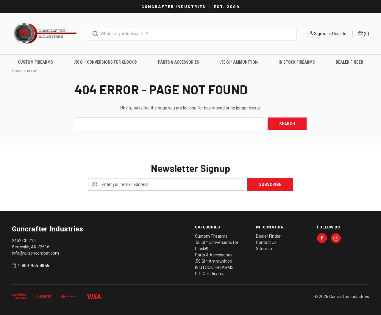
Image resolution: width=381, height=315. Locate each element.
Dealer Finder (349, 62)
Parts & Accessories (178, 62)
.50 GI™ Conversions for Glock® (105, 62)
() (366, 33)
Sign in (320, 33)
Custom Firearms (35, 62)
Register (340, 33)
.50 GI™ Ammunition (239, 62)
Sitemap (264, 248)
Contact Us (266, 242)
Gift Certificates (209, 273)
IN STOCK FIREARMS (297, 62)
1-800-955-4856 (33, 266)
